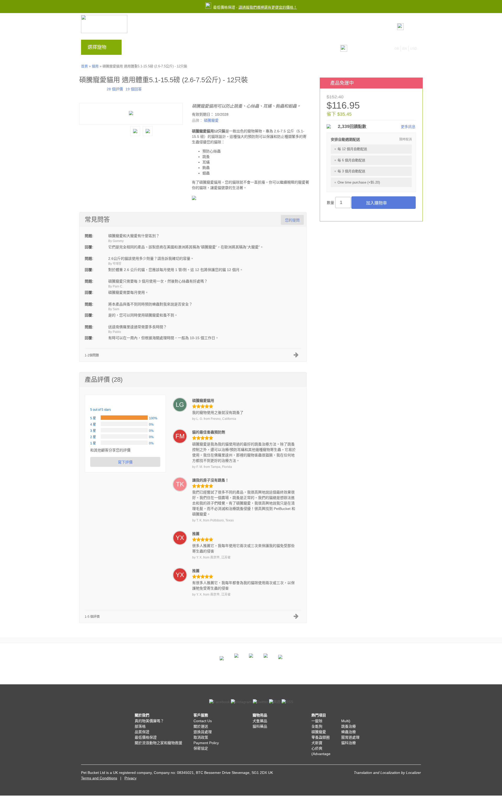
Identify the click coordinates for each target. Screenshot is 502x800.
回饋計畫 (174, 48)
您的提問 (292, 220)
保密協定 (200, 748)
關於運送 (200, 726)
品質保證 (142, 732)
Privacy (130, 778)
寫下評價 (125, 462)
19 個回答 (134, 89)
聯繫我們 (221, 48)
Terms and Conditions (99, 778)
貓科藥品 (260, 726)
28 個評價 (115, 89)
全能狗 (316, 726)
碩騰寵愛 (211, 120)
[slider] (91, 88)
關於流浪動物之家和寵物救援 (158, 743)
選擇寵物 (97, 47)
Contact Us (202, 721)
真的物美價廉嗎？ (149, 721)
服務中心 (198, 48)
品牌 (134, 48)
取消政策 (200, 737)
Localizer (413, 772)
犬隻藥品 (260, 721)
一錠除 (316, 721)
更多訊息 (408, 127)
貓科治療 (348, 743)
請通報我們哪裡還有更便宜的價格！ (267, 7)
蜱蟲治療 (348, 732)
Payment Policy (206, 743)
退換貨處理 (202, 732)
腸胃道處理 (350, 737)
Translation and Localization (377, 772)
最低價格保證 (146, 737)
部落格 (152, 48)
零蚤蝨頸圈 (320, 737)
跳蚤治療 (348, 726)
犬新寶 (316, 743)
